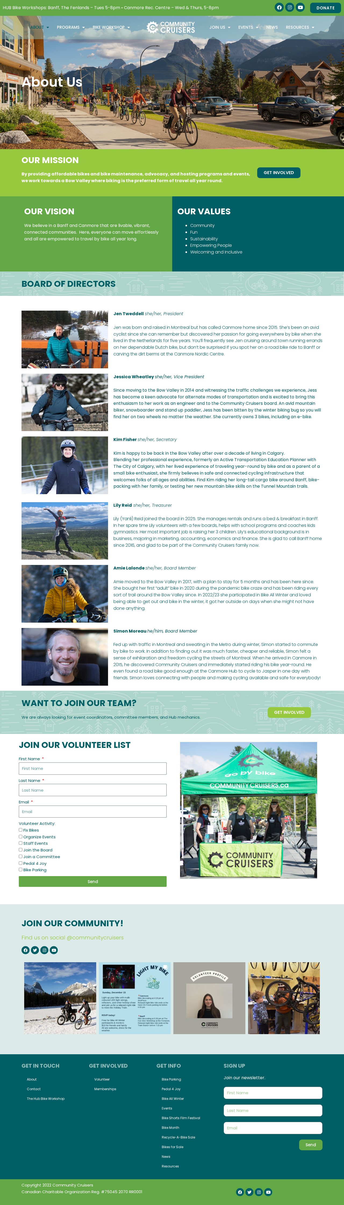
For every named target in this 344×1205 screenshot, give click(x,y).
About (37, 27)
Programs (68, 27)
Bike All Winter (173, 1098)
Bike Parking (34, 870)
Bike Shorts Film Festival (181, 1118)
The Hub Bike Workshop (45, 1098)
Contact (34, 1089)
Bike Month (170, 1127)
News (272, 27)
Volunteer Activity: (37, 823)
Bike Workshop (109, 27)
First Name (30, 759)
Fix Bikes (31, 830)
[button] (60, 998)
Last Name (30, 780)
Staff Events (35, 843)
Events (245, 27)
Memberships (105, 1089)
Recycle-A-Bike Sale (178, 1137)
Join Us (217, 27)
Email (24, 802)
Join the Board (37, 850)
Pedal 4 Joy (34, 863)
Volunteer (102, 1079)
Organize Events (39, 837)
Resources (297, 27)
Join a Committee (41, 856)
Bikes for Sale (172, 1147)
